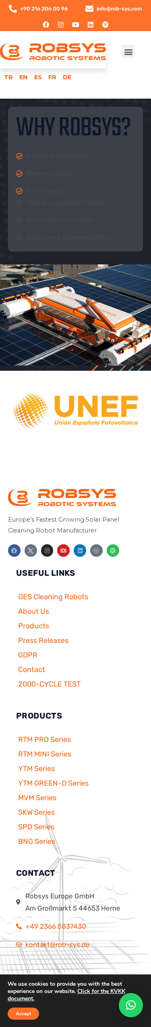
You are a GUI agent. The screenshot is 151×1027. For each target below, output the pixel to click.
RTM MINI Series (44, 754)
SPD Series (36, 826)
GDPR (27, 655)
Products (33, 625)
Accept (23, 1013)
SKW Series (36, 812)
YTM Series (36, 768)
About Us (33, 611)
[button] (128, 51)
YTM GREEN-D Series (53, 783)
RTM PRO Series (44, 739)
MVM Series (37, 797)
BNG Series (36, 841)
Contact (31, 669)
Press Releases (43, 640)
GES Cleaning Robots (53, 596)
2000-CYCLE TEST (49, 684)
